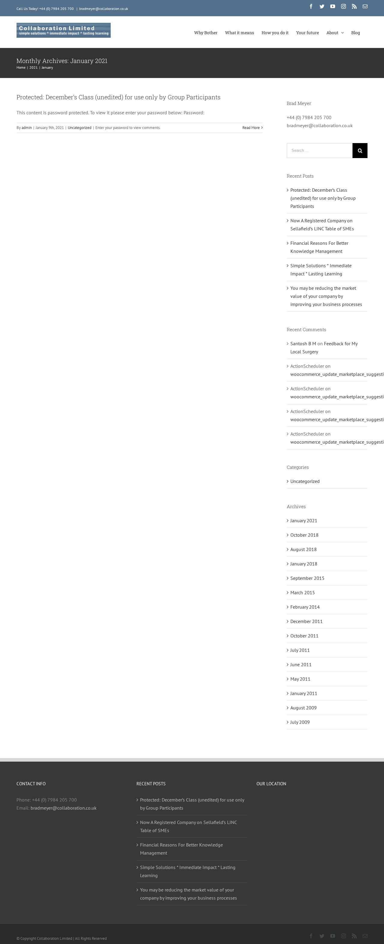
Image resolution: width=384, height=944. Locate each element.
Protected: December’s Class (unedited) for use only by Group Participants (118, 97)
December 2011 (306, 621)
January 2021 (303, 520)
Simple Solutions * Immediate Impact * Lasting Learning (188, 871)
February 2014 (305, 607)
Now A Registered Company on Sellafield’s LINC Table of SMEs (188, 826)
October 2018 (304, 535)
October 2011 (304, 636)
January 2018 (303, 564)
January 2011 (303, 693)
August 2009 (303, 708)
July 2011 (300, 650)
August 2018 (303, 549)
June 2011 (301, 664)
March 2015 (302, 592)
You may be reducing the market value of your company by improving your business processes (326, 296)
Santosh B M (303, 343)
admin (27, 127)
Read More (251, 127)
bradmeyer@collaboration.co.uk (103, 8)
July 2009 (300, 722)
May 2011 (300, 679)
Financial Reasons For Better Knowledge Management (181, 849)
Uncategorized (80, 127)
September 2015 (307, 578)
